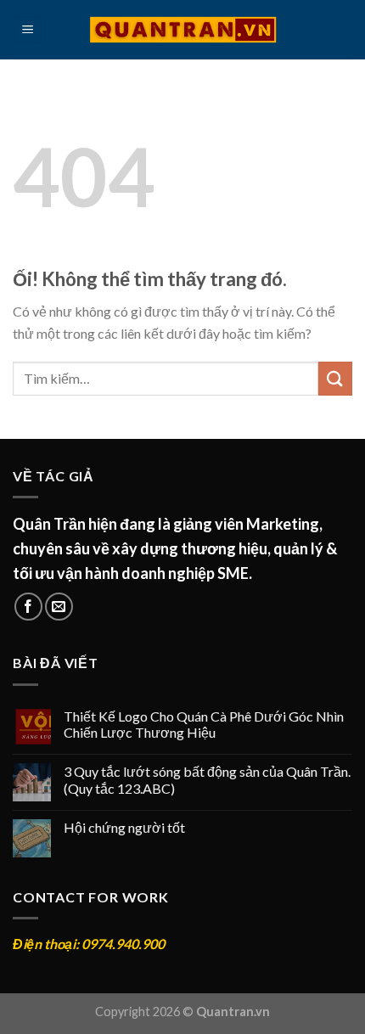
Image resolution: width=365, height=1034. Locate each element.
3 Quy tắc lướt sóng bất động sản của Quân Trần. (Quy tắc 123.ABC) (207, 779)
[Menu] (28, 30)
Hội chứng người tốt (124, 827)
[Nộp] (335, 378)
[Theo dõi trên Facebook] (28, 607)
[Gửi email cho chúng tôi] (59, 607)
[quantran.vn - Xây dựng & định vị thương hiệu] (183, 29)
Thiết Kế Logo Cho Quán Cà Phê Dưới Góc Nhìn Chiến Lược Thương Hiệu (204, 724)
